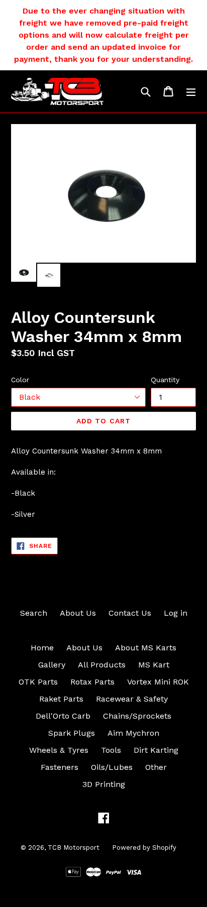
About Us (78, 613)
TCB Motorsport (73, 847)
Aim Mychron (133, 733)
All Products (102, 664)
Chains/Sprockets (137, 716)
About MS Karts (145, 647)
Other (156, 767)
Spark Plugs (71, 733)
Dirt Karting (156, 750)
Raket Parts (61, 699)
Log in (175, 613)
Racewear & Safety (132, 699)
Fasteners (59, 767)
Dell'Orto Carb (63, 716)
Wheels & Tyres (58, 750)
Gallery (51, 664)
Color (20, 380)
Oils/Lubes (112, 767)
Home (42, 647)
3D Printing (103, 784)
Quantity (165, 380)
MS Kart (153, 664)
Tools (111, 750)
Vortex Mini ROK (158, 682)
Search (33, 613)
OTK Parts (38, 682)
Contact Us (130, 613)
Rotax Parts (92, 682)
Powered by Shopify (144, 847)
